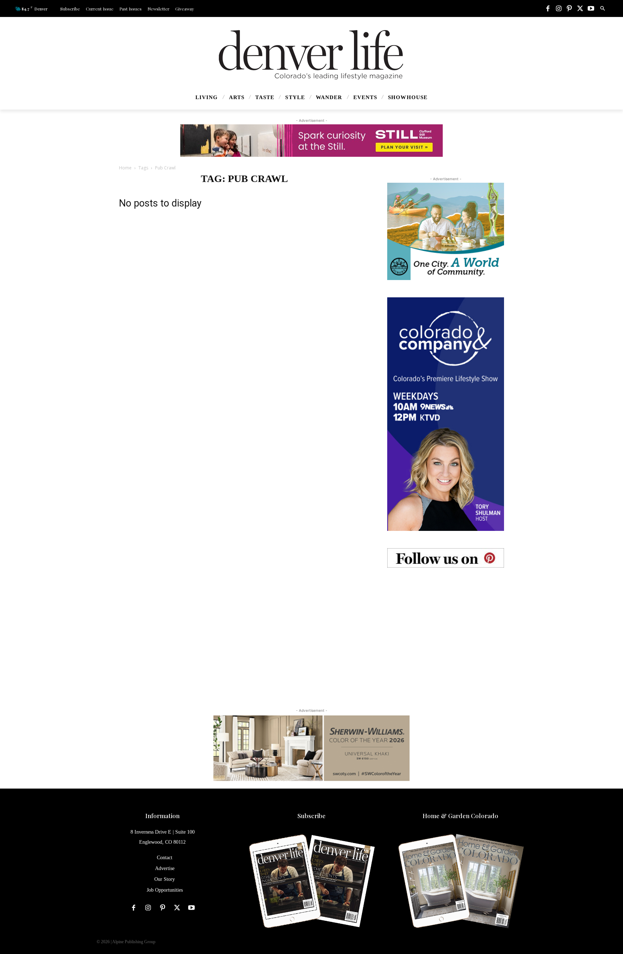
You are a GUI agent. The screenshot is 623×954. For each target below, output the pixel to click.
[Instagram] (558, 9)
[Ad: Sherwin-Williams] (311, 747)
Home (125, 168)
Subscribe (311, 816)
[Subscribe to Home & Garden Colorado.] (460, 882)
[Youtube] (591, 9)
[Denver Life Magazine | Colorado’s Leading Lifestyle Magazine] (311, 55)
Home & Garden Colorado (460, 816)
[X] (580, 9)
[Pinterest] (569, 9)
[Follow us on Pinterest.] (445, 558)
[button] (602, 9)
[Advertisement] (445, 630)
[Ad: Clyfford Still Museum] (311, 140)
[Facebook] (547, 9)
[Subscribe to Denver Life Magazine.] (311, 882)
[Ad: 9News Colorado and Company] (445, 414)
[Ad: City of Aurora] (445, 231)
